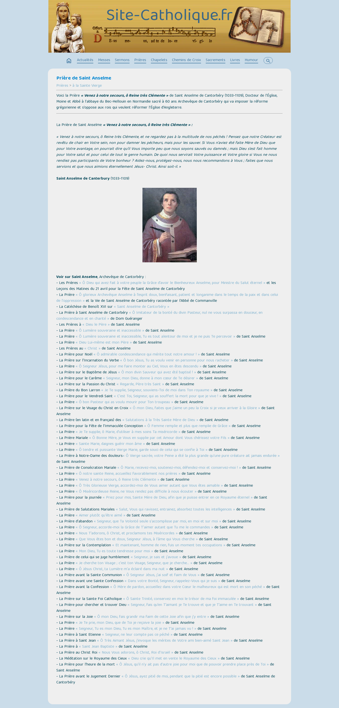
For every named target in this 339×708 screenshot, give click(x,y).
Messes (104, 60)
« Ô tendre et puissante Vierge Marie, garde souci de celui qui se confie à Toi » (141, 450)
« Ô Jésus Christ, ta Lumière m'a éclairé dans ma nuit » (122, 569)
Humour (251, 60)
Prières (140, 60)
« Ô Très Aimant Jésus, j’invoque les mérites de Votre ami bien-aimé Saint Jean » (165, 640)
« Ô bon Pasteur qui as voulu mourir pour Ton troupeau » (124, 402)
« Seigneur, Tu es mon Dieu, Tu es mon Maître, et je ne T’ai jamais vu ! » (136, 629)
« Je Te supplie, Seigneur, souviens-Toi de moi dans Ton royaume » (156, 390)
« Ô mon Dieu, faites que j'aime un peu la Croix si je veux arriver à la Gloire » (195, 408)
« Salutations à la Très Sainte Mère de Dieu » (160, 420)
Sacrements (215, 60)
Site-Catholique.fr (169, 17)
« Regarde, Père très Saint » (140, 384)
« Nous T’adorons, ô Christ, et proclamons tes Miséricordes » (127, 533)
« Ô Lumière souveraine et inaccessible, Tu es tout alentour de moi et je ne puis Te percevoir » (155, 336)
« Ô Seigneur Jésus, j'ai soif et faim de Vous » (161, 575)
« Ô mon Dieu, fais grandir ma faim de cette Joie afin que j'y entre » (151, 617)
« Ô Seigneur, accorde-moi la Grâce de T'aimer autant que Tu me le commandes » (144, 527)
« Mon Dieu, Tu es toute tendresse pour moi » (114, 551)
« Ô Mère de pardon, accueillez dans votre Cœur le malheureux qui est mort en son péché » (187, 587)
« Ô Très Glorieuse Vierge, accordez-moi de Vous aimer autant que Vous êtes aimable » (149, 485)
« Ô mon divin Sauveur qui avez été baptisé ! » (157, 372)
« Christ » (92, 348)
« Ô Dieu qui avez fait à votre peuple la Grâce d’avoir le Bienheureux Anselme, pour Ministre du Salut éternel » (172, 283)
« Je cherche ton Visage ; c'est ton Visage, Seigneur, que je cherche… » (134, 563)
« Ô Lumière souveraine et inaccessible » (110, 330)
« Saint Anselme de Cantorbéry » (141, 307)
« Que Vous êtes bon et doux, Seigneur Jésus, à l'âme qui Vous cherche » (137, 539)
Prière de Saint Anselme (83, 78)
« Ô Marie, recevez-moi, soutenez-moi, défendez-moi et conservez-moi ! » (179, 468)
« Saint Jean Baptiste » (98, 646)
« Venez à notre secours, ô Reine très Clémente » (117, 479)
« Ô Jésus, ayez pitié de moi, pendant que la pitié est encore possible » (181, 676)
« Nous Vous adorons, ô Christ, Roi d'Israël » (136, 652)
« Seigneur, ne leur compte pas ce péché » (137, 634)
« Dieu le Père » (96, 324)
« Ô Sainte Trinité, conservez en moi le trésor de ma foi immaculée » (181, 599)
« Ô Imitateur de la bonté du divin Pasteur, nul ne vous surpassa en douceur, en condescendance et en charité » (159, 316)
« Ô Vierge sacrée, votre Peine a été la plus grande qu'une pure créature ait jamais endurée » (201, 456)
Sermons (122, 60)
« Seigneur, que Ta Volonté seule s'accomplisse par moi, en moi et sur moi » (157, 521)
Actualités (85, 60)
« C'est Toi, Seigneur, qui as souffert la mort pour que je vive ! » (167, 396)
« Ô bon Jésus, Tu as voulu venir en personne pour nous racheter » (176, 360)
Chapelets (159, 60)
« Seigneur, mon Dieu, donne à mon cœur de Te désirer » (150, 378)
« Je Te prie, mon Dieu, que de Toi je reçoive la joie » (120, 623)
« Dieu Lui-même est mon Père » (104, 342)
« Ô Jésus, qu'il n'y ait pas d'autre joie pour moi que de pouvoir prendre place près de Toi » (192, 664)
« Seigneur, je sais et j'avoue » (156, 557)
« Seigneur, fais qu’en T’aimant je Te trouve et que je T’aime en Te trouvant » (192, 605)
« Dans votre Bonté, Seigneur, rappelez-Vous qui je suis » (172, 581)
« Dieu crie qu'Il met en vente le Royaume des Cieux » (174, 658)
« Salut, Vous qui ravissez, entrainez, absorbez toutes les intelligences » (175, 509)
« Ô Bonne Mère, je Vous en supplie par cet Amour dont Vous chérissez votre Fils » (159, 438)
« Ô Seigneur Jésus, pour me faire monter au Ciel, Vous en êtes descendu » (139, 366)
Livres (235, 60)
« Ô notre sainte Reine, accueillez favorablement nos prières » (128, 474)
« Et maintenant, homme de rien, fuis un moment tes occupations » (168, 545)
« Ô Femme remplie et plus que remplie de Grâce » (187, 426)
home (69, 61)
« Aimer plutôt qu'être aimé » (100, 515)
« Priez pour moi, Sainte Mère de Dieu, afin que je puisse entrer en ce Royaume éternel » (178, 497)
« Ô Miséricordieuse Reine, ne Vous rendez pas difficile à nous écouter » (136, 491)
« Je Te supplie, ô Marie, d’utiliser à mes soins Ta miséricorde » (128, 432)
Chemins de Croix (186, 60)
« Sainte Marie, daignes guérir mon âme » (110, 444)
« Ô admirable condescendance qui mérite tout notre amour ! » (147, 354)
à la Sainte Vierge (87, 85)
